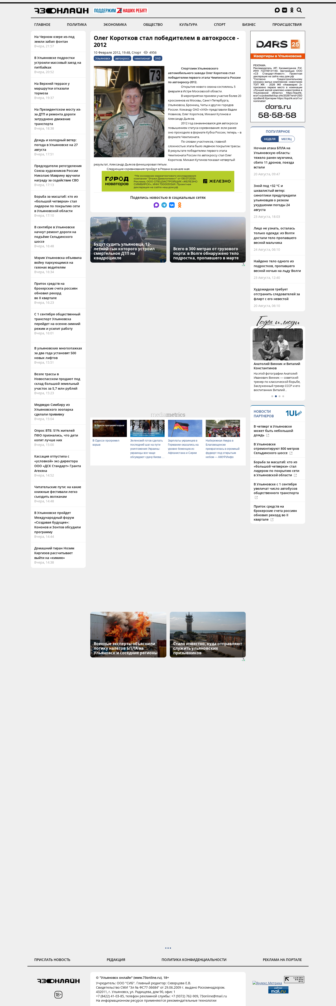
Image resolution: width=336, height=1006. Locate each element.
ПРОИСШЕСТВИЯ (287, 24)
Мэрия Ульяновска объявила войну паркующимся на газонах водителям (58, 262)
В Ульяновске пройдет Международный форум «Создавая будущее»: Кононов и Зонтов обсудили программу (57, 522)
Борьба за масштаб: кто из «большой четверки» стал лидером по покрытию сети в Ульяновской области (276, 468)
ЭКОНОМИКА (115, 24)
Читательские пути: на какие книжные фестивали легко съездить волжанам (57, 492)
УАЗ (158, 58)
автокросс (122, 58)
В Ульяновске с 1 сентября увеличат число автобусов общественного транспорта (276, 488)
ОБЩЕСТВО (153, 24)
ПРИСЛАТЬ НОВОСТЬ (52, 959)
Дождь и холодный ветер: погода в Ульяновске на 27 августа (56, 145)
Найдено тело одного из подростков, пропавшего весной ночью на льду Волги (277, 266)
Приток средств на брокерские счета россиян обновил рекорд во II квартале (275, 513)
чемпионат (142, 58)
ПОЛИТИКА (77, 24)
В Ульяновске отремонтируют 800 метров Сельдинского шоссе (276, 448)
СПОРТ (219, 24)
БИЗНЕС (249, 24)
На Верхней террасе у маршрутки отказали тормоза (52, 88)
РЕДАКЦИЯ (116, 959)
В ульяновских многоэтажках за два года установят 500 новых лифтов (58, 353)
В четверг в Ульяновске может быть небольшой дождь (273, 430)
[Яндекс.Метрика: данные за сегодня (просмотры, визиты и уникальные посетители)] (267, 983)
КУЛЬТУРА (188, 24)
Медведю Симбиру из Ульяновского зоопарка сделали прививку (53, 409)
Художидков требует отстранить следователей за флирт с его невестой (277, 294)
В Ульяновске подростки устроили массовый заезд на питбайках (57, 62)
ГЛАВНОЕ (42, 24)
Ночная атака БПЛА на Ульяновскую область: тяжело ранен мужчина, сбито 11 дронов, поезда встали (274, 157)
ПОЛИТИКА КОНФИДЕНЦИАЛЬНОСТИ (194, 959)
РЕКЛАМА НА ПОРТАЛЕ (282, 959)
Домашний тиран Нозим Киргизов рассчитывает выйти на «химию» (54, 553)
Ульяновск (102, 58)
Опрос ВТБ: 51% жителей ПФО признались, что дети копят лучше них (56, 435)
